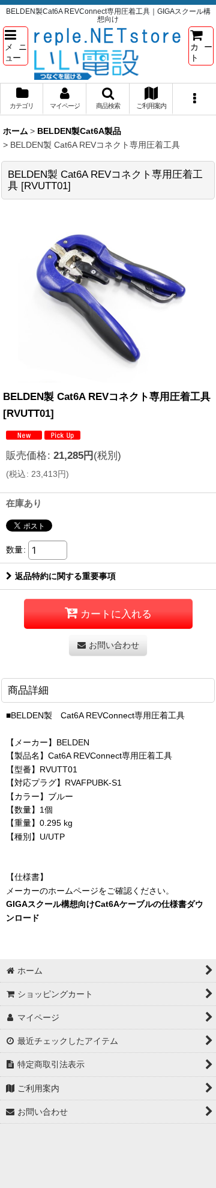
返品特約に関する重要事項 (65, 576)
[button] (15, 45)
